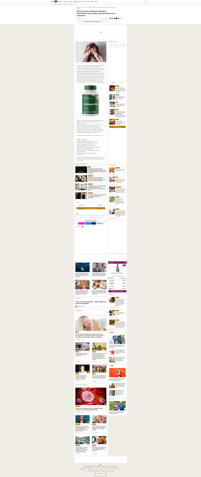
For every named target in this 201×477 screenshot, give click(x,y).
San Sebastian (96, 215)
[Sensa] (109, 468)
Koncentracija (91, 217)
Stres (77, 217)
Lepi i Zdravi (83, 7)
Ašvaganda (103, 215)
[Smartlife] (105, 468)
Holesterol (84, 217)
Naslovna (78, 7)
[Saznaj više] (125, 332)
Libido (103, 217)
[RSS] (120, 45)
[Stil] (52, 1)
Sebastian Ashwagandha (96, 135)
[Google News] (124, 45)
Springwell (90, 215)
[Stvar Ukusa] (119, 468)
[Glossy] (97, 468)
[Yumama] (114, 468)
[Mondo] (85, 468)
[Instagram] (114, 45)
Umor (80, 217)
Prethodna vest (81, 205)
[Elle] (93, 468)
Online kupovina (79, 215)
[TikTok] (117, 45)
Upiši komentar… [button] (82, 306)
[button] (105, 18)
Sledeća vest (100, 205)
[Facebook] (111, 45)
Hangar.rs (85, 215)
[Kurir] (81, 468)
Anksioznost (97, 217)
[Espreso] (90, 468)
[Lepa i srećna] (101, 468)
